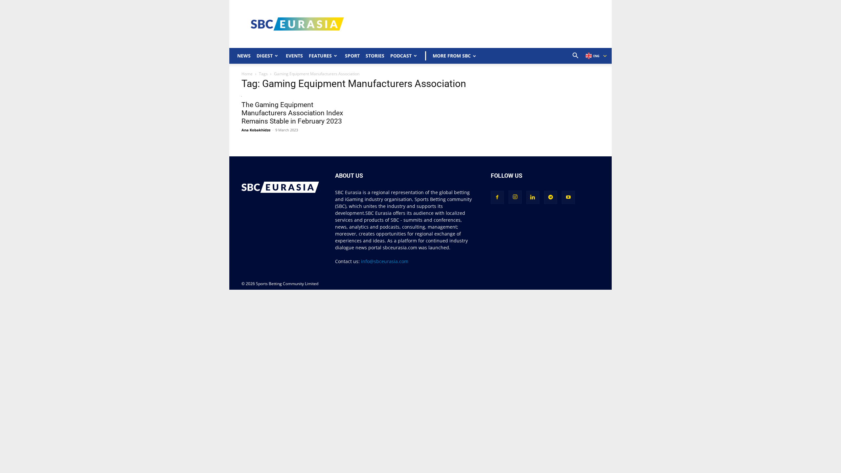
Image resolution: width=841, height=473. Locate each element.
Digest (265, 56)
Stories (375, 56)
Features (320, 56)
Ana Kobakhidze (256, 129)
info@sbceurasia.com (384, 261)
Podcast (401, 56)
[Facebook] (497, 197)
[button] (575, 56)
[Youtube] (568, 197)
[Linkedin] (532, 197)
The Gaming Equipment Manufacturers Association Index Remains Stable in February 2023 (292, 113)
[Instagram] (515, 197)
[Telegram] (550, 197)
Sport (352, 56)
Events (294, 56)
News (244, 56)
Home (247, 74)
